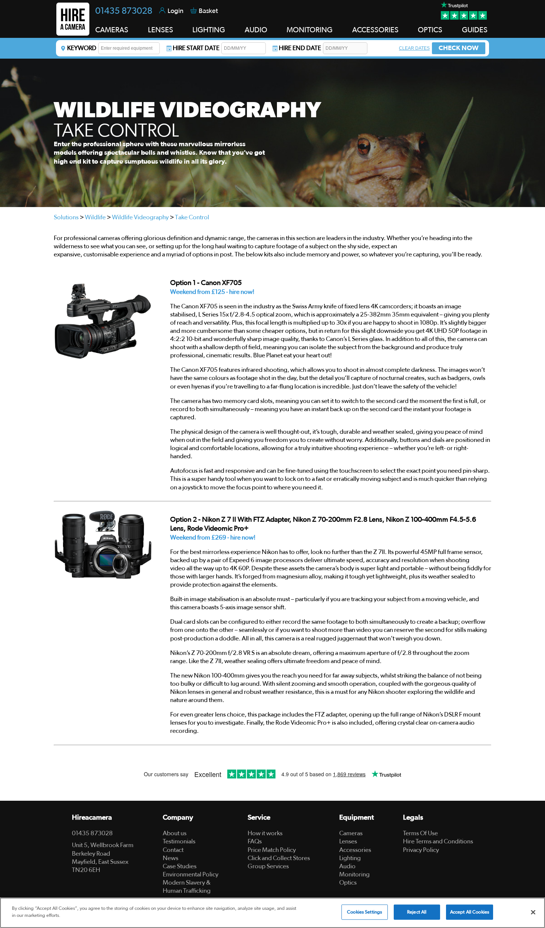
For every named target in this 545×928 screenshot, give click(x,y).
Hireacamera (92, 817)
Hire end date (300, 48)
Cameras (351, 833)
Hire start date (196, 48)
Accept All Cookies (469, 912)
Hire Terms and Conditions (438, 841)
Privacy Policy (421, 850)
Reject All (416, 912)
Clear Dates (414, 48)
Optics (348, 882)
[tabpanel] (272, 133)
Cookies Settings (364, 912)
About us (174, 833)
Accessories (355, 850)
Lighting (350, 858)
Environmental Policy (190, 874)
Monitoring (354, 874)
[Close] (533, 912)
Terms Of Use (420, 833)
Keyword (81, 48)
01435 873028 (123, 11)
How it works (265, 833)
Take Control (192, 217)
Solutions (66, 217)
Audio (347, 866)
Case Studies (179, 866)
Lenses (348, 841)
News (170, 858)
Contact (173, 850)
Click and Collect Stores (279, 858)
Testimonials (179, 841)
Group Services (268, 866)
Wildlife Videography (140, 217)
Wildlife (95, 217)
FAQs (255, 841)
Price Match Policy (272, 850)
